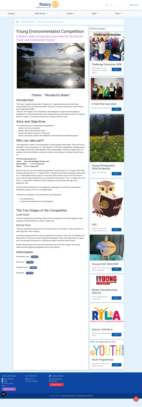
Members (135, 5)
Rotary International (55, 379)
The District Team (7, 383)
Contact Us (9, 389)
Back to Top (31, 379)
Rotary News (53, 381)
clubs (94, 13)
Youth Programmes (28, 22)
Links (3, 386)
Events (5, 381)
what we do (40, 13)
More (118, 13)
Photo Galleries (8, 379)
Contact (11, 13)
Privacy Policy (56, 384)
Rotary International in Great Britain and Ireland (76, 396)
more (116, 69)
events (70, 13)
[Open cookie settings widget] (3, 394)
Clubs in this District (31, 381)
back (117, 364)
